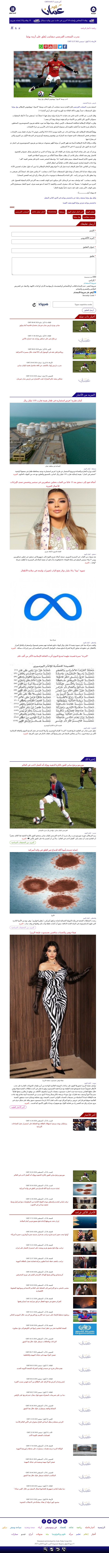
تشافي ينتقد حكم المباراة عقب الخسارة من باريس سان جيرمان (39, 379)
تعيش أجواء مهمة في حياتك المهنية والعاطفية (39, 1355)
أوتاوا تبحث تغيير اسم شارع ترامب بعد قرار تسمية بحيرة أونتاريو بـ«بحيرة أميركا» (39, 1234)
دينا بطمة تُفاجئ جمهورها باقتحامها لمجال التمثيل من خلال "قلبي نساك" (39, 1489)
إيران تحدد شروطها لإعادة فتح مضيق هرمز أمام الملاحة (39, 1221)
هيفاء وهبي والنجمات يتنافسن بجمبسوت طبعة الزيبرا (53, 932)
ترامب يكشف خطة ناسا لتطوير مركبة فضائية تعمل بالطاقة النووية (39, 1261)
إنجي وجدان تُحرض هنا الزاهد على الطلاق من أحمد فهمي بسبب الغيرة (39, 1382)
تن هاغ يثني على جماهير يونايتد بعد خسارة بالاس (39, 339)
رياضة (94, 28)
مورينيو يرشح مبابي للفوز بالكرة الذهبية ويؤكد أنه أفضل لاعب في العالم (53, 765)
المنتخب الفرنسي (79, 107)
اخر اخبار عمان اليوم (75, 212)
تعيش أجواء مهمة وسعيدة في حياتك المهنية (39, 1462)
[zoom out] (19, 28)
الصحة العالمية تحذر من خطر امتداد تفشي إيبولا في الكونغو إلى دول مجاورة (39, 1328)
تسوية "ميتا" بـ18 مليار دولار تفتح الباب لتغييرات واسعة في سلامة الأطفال (53, 570)
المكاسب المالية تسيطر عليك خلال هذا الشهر (39, 1475)
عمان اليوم (90, 212)
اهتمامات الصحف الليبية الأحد (39, 1435)
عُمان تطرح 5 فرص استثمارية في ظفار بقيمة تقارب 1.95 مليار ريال (53, 400)
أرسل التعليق (89, 310)
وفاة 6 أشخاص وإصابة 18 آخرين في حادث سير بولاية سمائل (76, 20)
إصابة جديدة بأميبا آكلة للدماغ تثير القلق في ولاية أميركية (52, 850)
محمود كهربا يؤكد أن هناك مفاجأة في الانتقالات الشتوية (39, 1502)
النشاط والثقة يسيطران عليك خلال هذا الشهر (39, 1408)
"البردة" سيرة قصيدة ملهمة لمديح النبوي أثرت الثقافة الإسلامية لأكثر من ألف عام (53, 656)
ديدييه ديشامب (89, 217)
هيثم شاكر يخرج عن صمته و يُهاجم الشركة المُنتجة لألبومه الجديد (39, 1368)
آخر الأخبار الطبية (18, 1107)
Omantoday (52, 212)
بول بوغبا (15, 107)
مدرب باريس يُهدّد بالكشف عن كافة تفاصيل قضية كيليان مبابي (39, 365)
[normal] (15, 28)
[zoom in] (12, 28)
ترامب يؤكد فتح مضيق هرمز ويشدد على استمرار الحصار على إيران (39, 1248)
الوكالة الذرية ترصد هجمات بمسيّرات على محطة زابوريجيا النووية (39, 1449)
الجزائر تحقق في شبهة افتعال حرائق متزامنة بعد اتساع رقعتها (39, 1301)
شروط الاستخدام (90, 283)
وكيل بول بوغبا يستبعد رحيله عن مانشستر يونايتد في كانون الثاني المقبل (70, 198)
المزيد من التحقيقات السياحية (22, 842)
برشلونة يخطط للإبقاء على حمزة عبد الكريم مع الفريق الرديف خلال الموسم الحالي (39, 1315)
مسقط (62, 212)
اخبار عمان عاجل (38, 212)
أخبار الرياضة (85, 28)
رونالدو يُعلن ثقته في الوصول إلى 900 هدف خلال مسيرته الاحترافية (39, 352)
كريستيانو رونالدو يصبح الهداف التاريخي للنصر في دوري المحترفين (39, 1275)
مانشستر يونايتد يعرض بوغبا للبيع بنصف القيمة (79, 203)
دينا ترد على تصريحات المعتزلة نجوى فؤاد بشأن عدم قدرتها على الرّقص (39, 1395)
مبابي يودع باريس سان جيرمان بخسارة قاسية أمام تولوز (39, 325)
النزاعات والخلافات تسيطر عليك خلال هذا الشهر (39, 1342)
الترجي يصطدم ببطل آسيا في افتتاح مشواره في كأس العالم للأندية (39, 1422)
